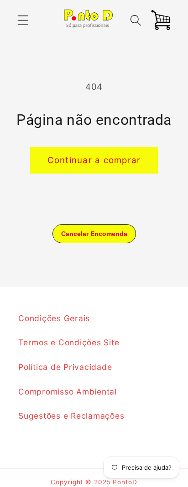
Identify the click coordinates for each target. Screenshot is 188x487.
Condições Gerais (54, 318)
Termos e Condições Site (68, 342)
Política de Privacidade (65, 367)
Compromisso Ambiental (67, 391)
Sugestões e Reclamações (71, 415)
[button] (23, 20)
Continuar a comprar (94, 160)
